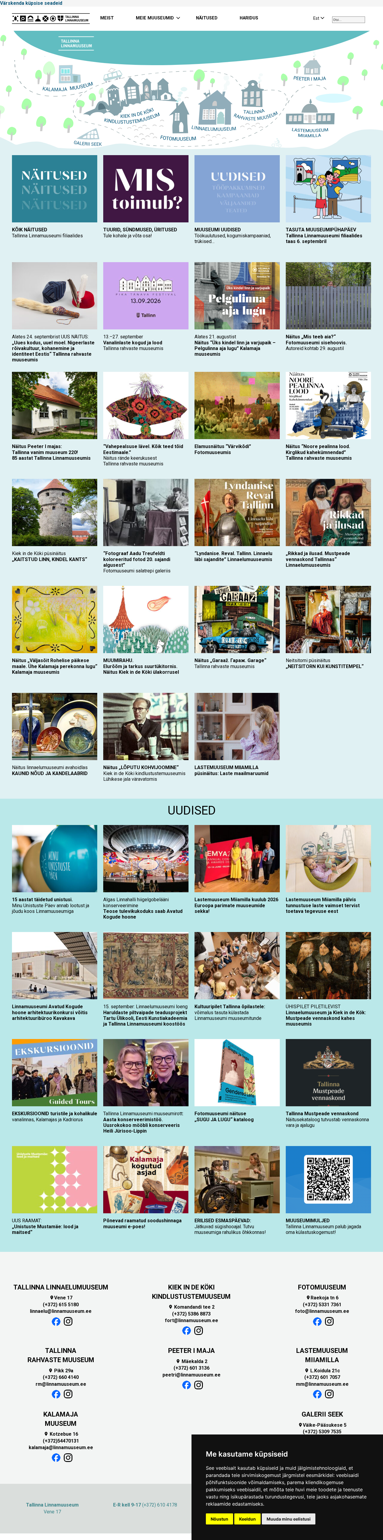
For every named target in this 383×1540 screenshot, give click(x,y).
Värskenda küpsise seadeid (31, 3)
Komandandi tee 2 (191, 1307)
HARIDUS (249, 18)
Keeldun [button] (247, 1518)
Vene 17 (60, 1298)
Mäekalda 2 (191, 1361)
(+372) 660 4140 (61, 1377)
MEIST (107, 18)
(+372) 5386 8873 (191, 1314)
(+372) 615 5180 (61, 1304)
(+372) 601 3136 (191, 1368)
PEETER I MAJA (191, 1350)
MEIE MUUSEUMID (155, 18)
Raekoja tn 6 (322, 1298)
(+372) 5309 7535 (322, 1431)
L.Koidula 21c (322, 1371)
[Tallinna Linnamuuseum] (51, 18)
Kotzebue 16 (61, 1434)
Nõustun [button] (219, 1518)
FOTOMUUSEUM (322, 1287)
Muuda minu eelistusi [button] (289, 1518)
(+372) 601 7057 (322, 1377)
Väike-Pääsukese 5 (322, 1425)
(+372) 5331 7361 (322, 1304)
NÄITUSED (207, 18)
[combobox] (348, 19)
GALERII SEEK (322, 1414)
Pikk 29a (60, 1371)
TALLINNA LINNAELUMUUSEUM (60, 1287)
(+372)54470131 (61, 1441)
